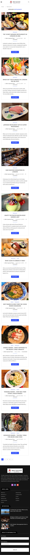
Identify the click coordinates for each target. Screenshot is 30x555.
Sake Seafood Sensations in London (15, 171)
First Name (3, 536)
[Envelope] (18, 485)
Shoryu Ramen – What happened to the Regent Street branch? (15, 348)
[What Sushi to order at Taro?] (15, 247)
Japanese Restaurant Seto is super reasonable (15, 125)
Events (2, 502)
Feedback (3, 496)
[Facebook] (15, 485)
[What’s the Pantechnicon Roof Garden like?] (15, 202)
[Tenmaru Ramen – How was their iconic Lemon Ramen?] (15, 379)
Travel (17, 496)
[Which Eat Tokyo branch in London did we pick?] (15, 66)
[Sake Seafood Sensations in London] (15, 157)
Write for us (3, 494)
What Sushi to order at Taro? (15, 260)
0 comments (24, 351)
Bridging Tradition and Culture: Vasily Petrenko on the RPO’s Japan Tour (19, 517)
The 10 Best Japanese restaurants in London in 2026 (15, 35)
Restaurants (3, 498)
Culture (17, 500)
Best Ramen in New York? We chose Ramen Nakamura (15, 305)
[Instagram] (12, 485)
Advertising (18, 492)
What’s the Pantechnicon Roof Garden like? (15, 216)
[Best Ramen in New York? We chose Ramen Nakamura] (15, 291)
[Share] (2, 28)
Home (2, 6)
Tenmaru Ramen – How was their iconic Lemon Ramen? (15, 392)
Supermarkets (4, 500)
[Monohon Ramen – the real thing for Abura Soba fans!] (15, 422)
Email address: (4, 541)
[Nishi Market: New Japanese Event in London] (5, 526)
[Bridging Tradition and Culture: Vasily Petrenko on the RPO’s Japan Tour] (5, 519)
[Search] (28, 2)
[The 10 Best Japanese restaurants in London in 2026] (15, 21)
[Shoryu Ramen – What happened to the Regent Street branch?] (15, 335)
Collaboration (19, 494)
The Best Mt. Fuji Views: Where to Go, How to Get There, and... (19, 510)
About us (3, 492)
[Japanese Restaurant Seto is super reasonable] (15, 112)
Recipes (17, 498)
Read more (14, 52)
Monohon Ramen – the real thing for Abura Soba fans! (15, 436)
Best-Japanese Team (10, 38)
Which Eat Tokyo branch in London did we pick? (15, 80)
